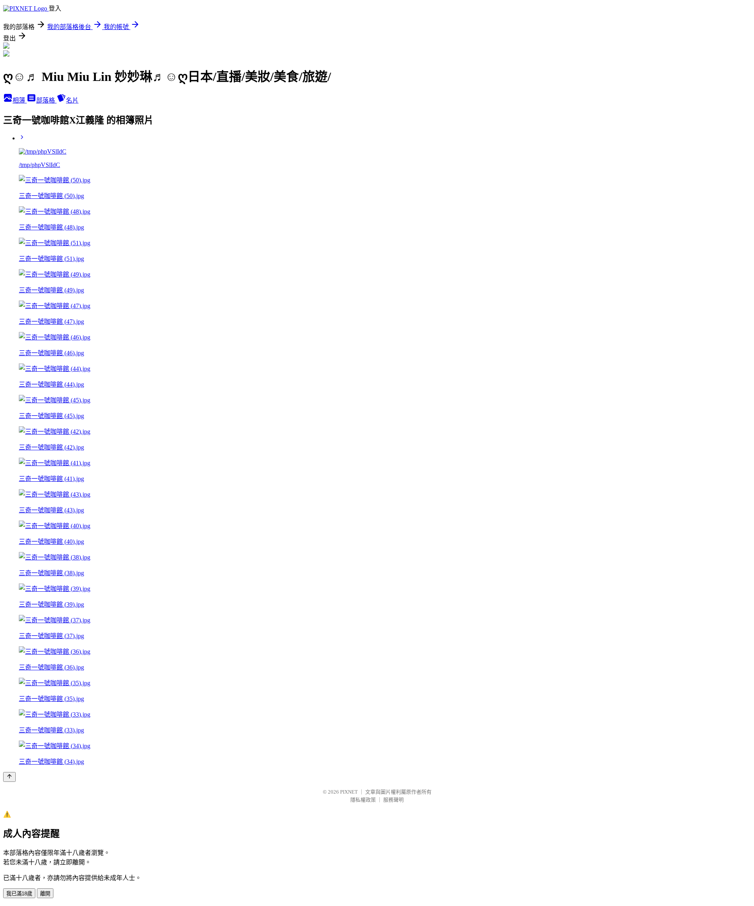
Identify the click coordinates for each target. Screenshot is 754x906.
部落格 (46, 100)
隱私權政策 (363, 800)
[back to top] (9, 777)
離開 (45, 894)
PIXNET (349, 792)
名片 (72, 100)
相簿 (20, 100)
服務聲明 (393, 800)
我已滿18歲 (19, 894)
